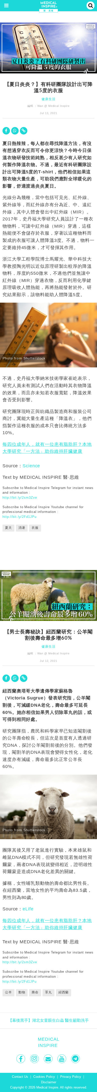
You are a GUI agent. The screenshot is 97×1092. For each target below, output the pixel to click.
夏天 (8, 528)
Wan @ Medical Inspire (53, 105)
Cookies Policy (44, 1077)
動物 (21, 992)
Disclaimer (48, 1082)
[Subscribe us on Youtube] (62, 1058)
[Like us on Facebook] (21, 1058)
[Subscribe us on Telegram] (76, 1058)
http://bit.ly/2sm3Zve (19, 497)
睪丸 (48, 992)
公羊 (8, 992)
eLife (28, 908)
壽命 (35, 992)
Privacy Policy (70, 1077)
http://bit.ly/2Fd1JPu (19, 517)
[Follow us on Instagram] (35, 1058)
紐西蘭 (63, 992)
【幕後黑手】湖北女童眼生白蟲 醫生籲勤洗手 (48, 1020)
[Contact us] (48, 1058)
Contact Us (20, 1077)
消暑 (21, 528)
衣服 (35, 528)
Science (31, 465)
